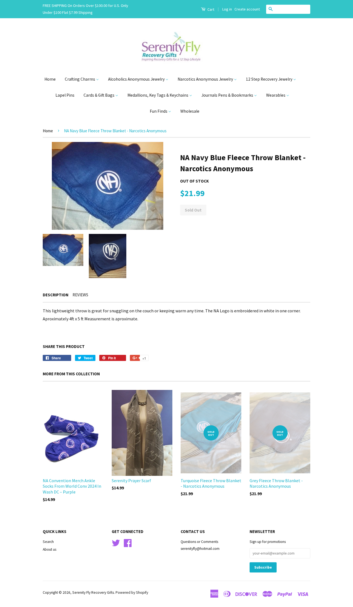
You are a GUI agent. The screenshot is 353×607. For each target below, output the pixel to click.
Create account (247, 9)
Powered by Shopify (132, 592)
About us (49, 549)
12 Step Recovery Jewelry (269, 79)
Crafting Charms (80, 79)
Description (55, 294)
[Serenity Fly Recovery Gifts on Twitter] (116, 542)
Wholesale (189, 111)
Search (48, 541)
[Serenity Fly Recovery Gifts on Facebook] (128, 542)
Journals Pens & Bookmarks (227, 95)
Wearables (276, 95)
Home (50, 79)
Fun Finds (159, 111)
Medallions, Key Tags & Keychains (158, 95)
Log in (227, 9)
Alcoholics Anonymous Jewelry (136, 79)
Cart (210, 9)
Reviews (80, 294)
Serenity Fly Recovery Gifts (93, 592)
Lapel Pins (64, 95)
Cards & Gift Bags (99, 95)
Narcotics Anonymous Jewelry (206, 79)
